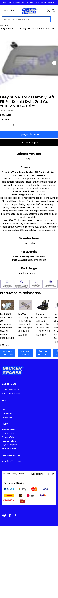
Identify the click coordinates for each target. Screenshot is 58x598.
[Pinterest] (4, 515)
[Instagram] (14, 515)
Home (4, 406)
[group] (29, 328)
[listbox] (9, 10)
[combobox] (26, 19)
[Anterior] (3, 305)
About (4, 409)
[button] (54, 10)
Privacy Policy (8, 433)
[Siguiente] (54, 305)
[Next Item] (54, 63)
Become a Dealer (9, 429)
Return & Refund (9, 441)
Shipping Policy (8, 437)
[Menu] (54, 18)
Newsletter (7, 417)
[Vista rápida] (7, 305)
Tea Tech (49, 474)
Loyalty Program (9, 444)
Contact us (7, 413)
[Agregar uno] (13, 124)
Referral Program (9, 448)
